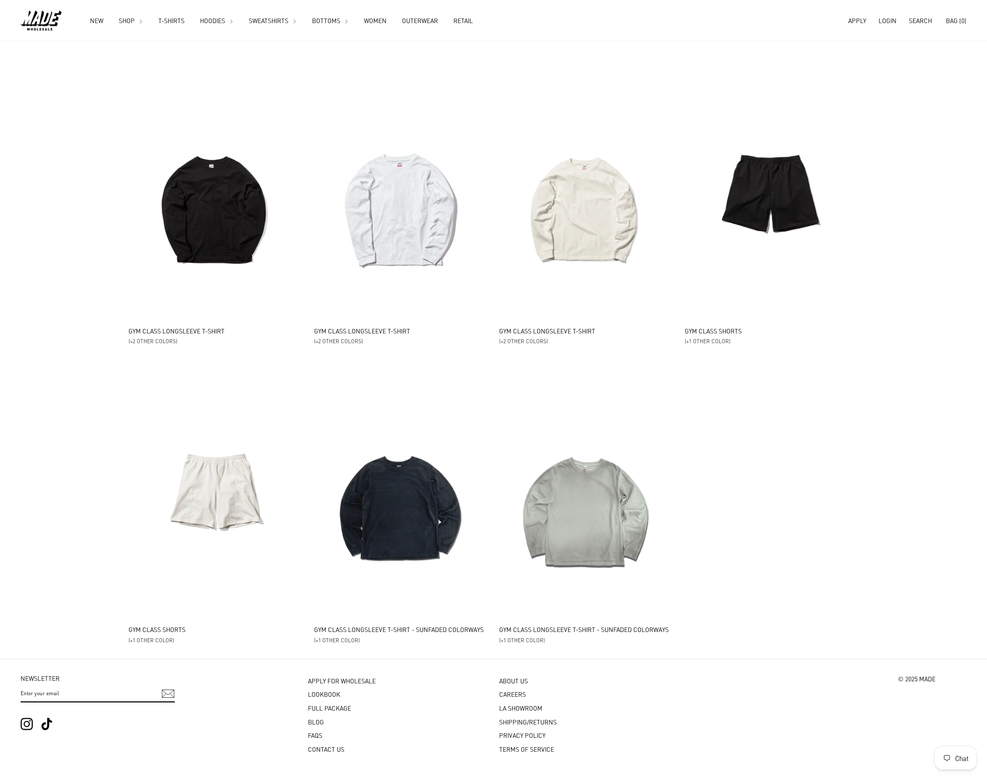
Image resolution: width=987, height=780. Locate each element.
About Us (513, 680)
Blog (316, 722)
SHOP (127, 20)
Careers (512, 694)
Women (375, 20)
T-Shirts (171, 20)
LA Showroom (520, 708)
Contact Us (326, 749)
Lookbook (324, 694)
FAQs (315, 735)
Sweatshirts (269, 20)
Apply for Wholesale (342, 680)
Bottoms (327, 20)
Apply (857, 20)
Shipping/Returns (528, 722)
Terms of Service (526, 749)
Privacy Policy (522, 735)
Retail (463, 20)
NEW (96, 20)
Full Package (329, 708)
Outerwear (420, 20)
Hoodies (213, 20)
